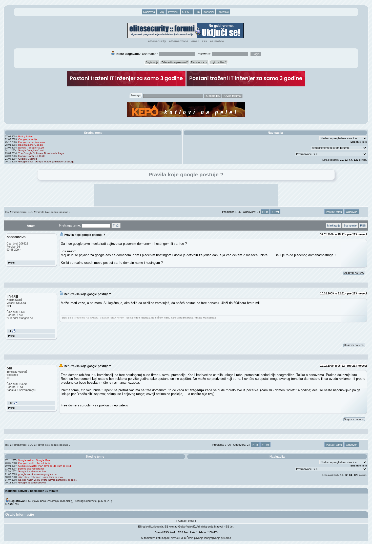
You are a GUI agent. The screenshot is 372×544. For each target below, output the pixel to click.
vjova (35, 500)
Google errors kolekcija (31, 142)
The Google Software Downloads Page (41, 153)
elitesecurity (157, 41)
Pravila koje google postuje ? (53, 212)
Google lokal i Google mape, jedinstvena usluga (46, 161)
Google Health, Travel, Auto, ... (36, 463)
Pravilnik (173, 11)
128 (356, 159)
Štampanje (350, 225)
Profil (11, 262)
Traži (116, 225)
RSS (204, 41)
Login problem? (218, 62)
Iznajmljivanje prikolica (217, 537)
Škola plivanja (195, 537)
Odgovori (351, 211)
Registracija (152, 62)
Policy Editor (25, 136)
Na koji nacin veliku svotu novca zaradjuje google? (47, 479)
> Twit (275, 211)
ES (216, 532)
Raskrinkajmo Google (30, 144)
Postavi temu (334, 211)
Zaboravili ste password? (174, 62)
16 (341, 159)
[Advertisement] (186, 195)
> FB (265, 211)
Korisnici (208, 11)
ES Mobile (217, 41)
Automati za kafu (151, 537)
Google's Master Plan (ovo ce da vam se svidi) (45, 465)
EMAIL (195, 41)
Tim (197, 11)
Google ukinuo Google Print (34, 460)
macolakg (66, 500)
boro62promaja (49, 500)
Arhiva (202, 532)
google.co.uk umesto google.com (37, 474)
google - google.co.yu (31, 147)
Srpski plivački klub (174, 537)
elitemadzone (178, 41)
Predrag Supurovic (85, 500)
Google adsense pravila (32, 482)
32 (346, 159)
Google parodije (27, 139)
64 (350, 159)
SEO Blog (67, 317)
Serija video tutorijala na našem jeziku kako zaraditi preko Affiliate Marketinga (171, 317)
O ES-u (186, 11)
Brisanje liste (358, 141)
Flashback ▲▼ (199, 62)
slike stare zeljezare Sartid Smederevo (40, 477)
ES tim (229, 526)
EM (211, 532)
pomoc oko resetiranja (31, 468)
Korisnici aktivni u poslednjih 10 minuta (31, 490)
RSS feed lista (186, 532)
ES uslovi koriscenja (150, 526)
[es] (7, 212)
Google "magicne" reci (31, 150)
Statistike (223, 11)
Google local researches (32, 471)
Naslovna (149, 11)
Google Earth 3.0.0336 (31, 156)
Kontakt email (186, 520)
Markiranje (333, 225)
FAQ (161, 11)
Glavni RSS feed (165, 532)
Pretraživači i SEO (22, 212)
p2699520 (104, 500)
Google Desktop (27, 158)
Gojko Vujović (186, 526)
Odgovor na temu (354, 272)
